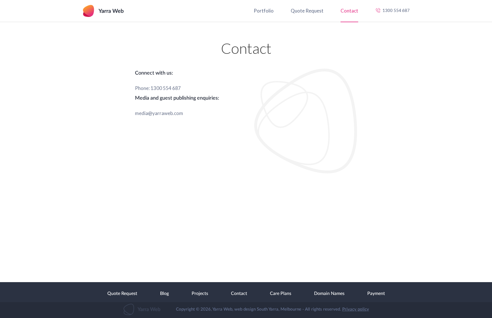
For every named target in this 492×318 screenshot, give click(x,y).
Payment (376, 293)
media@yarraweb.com (159, 113)
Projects (200, 293)
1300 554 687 (396, 10)
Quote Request (307, 11)
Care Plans (280, 293)
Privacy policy (355, 309)
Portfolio (264, 11)
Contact (349, 11)
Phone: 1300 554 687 (158, 88)
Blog (164, 293)
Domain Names (329, 293)
